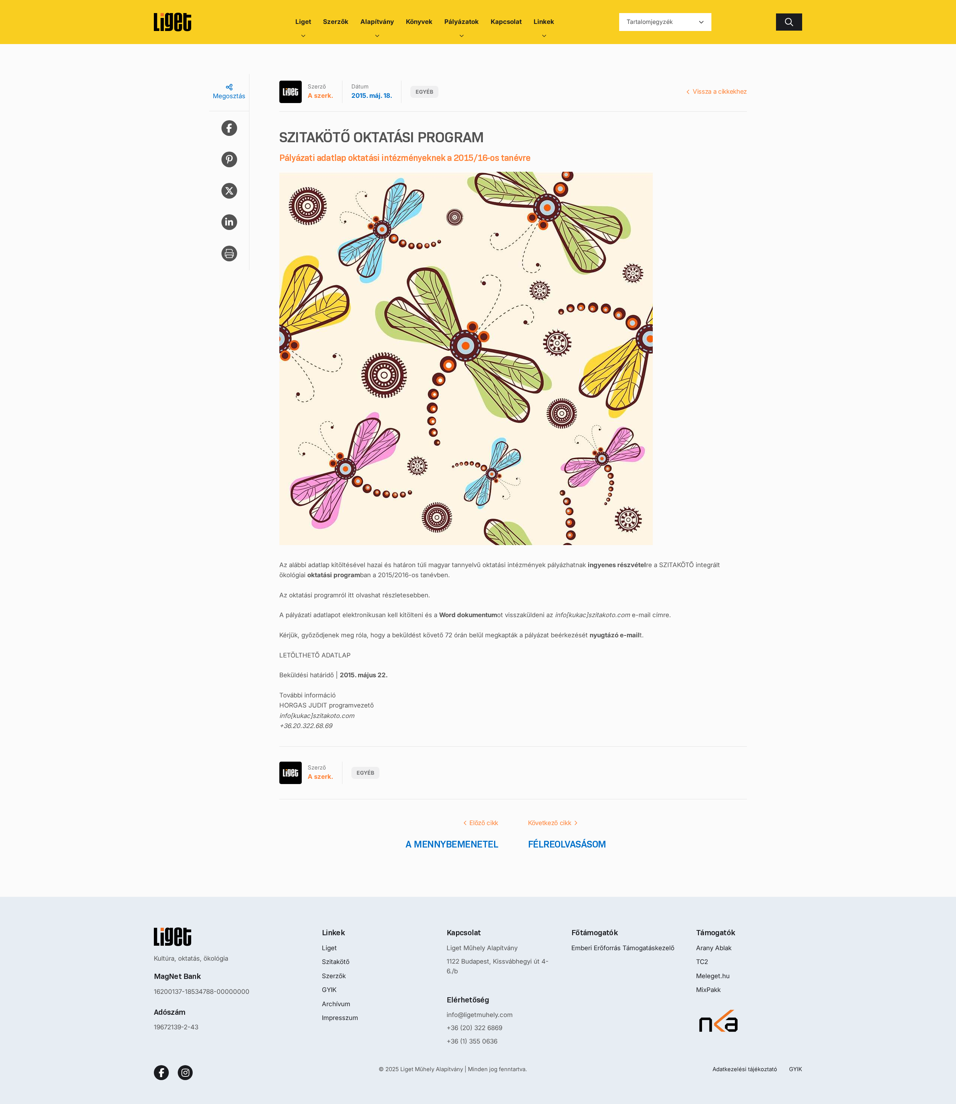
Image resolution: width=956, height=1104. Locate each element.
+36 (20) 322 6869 (474, 1028)
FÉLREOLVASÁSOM (567, 844)
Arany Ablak (714, 948)
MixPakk (708, 989)
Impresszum (340, 1017)
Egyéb (424, 91)
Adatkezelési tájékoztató (745, 1069)
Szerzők (334, 976)
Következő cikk (549, 823)
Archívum (336, 1004)
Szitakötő (336, 961)
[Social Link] (161, 1072)
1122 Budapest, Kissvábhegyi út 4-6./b (498, 966)
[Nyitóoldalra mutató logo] (201, 936)
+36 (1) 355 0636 (472, 1041)
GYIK (329, 989)
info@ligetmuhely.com (480, 1015)
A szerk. (320, 95)
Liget (329, 948)
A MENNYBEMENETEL (452, 844)
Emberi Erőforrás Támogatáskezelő (622, 948)
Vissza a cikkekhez (720, 91)
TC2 (702, 961)
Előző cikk (483, 823)
